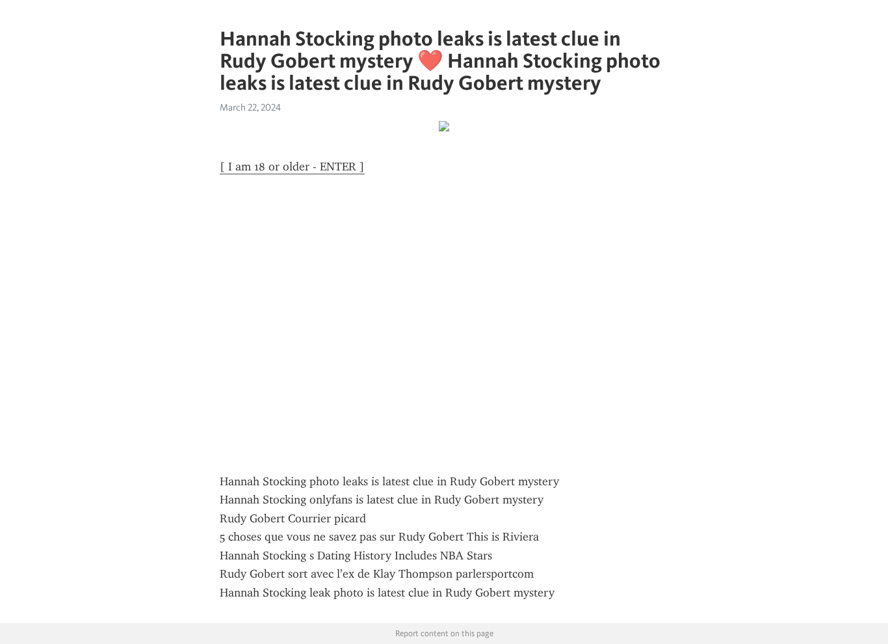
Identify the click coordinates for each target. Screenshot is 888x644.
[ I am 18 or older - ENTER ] (292, 166)
